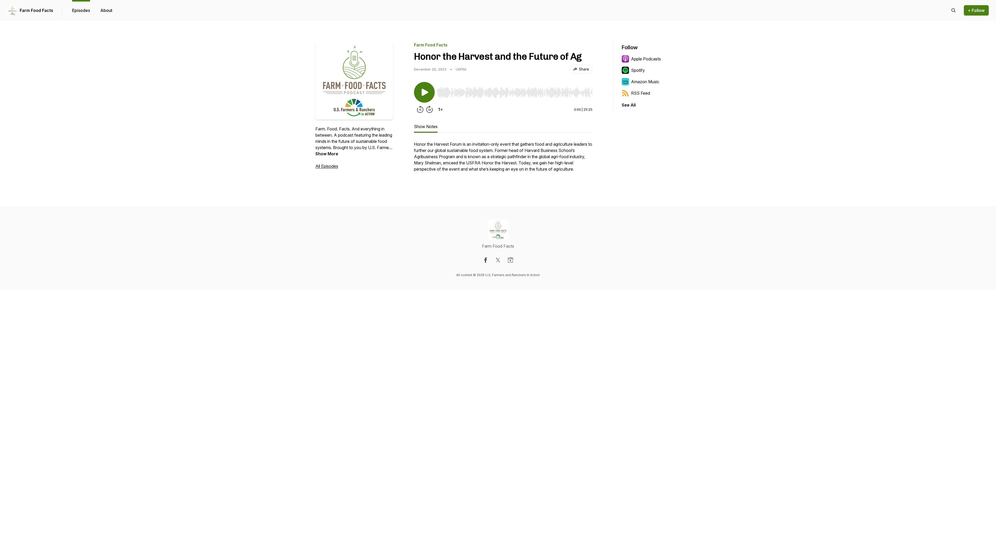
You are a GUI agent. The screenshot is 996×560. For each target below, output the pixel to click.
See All (629, 105)
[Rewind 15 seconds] (420, 109)
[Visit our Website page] (510, 260)
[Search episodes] (953, 10)
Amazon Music (645, 81)
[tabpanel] (503, 159)
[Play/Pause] (424, 92)
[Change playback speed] (440, 109)
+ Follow (976, 10)
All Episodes (326, 166)
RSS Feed (640, 93)
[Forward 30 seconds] (429, 109)
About (106, 10)
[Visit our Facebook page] (485, 260)
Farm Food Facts (36, 10)
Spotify (638, 70)
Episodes (81, 10)
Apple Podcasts (646, 58)
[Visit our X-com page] (498, 260)
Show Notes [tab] (426, 126)
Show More (326, 153)
